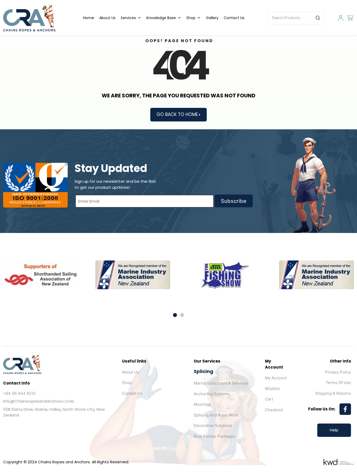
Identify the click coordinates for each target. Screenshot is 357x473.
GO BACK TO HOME (178, 114)
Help (334, 430)
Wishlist (272, 388)
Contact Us (234, 17)
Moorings (202, 404)
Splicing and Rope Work (216, 415)
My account (276, 377)
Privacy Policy (338, 372)
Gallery (212, 17)
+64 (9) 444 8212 (19, 393)
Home (88, 17)
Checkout (274, 409)
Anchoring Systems (212, 393)
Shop (190, 17)
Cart (269, 399)
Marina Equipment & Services (221, 383)
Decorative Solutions (213, 425)
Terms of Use (338, 382)
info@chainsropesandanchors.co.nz (38, 401)
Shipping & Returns (333, 393)
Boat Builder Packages (214, 436)
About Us (107, 17)
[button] (175, 315)
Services (128, 17)
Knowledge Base (161, 17)
